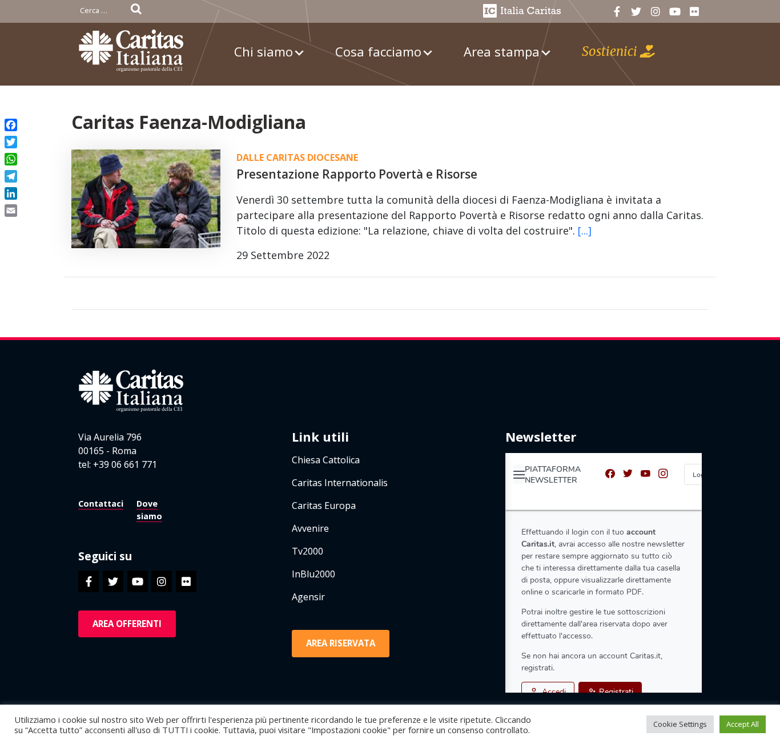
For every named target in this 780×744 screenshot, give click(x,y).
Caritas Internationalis (340, 482)
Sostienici (611, 51)
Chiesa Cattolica (326, 460)
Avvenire (310, 528)
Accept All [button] (742, 724)
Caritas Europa (324, 505)
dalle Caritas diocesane (297, 157)
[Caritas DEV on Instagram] (655, 11)
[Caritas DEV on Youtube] (674, 11)
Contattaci (100, 503)
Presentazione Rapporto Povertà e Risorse (356, 174)
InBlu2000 (313, 574)
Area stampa (502, 51)
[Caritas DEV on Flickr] (694, 11)
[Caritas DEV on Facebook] (617, 11)
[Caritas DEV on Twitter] (636, 11)
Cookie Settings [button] (680, 724)
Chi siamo (263, 51)
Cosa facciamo (378, 51)
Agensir (308, 597)
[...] (585, 230)
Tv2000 (307, 551)
